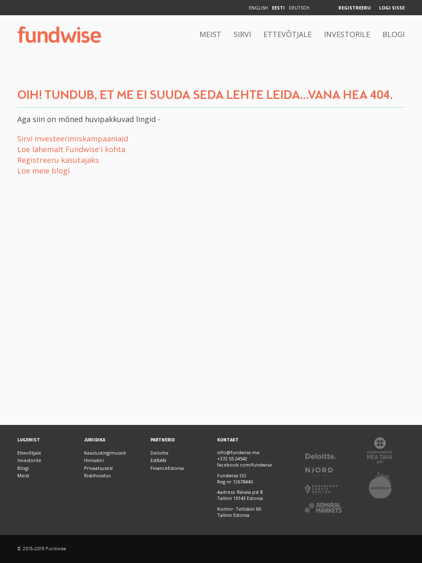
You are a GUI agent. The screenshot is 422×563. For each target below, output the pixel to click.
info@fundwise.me (238, 452)
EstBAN (158, 460)
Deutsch (299, 8)
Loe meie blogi (43, 171)
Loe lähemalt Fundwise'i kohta (71, 149)
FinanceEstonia (167, 468)
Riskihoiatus (97, 475)
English (258, 8)
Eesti (278, 8)
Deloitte (159, 453)
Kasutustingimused (105, 453)
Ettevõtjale (287, 34)
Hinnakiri (94, 460)
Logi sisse (392, 8)
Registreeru (354, 8)
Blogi (393, 34)
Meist (210, 34)
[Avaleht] (59, 34)
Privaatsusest (98, 468)
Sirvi (242, 34)
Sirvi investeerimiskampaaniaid (72, 138)
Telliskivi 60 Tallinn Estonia (239, 512)
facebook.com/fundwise (244, 465)
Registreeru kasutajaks (58, 160)
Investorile (347, 34)
